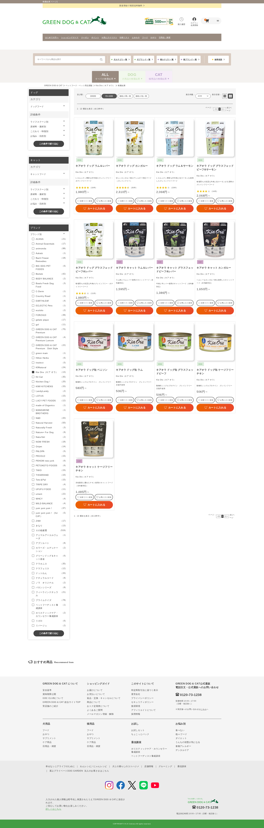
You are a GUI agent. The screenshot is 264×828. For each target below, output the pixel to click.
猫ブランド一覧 (190, 59)
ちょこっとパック (140, 734)
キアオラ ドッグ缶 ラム (129, 369)
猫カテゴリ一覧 (167, 59)
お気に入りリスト (109, 37)
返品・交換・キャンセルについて (104, 698)
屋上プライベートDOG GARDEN (66, 771)
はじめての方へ (52, 37)
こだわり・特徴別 (39, 131)
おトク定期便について (98, 706)
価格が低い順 (141, 96)
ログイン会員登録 (194, 24)
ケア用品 (47, 742)
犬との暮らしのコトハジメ (125, 766)
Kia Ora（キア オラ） (105, 85)
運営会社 (135, 694)
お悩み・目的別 (38, 136)
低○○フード (181, 734)
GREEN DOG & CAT (53, 85)
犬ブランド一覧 (143, 59)
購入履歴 (181, 24)
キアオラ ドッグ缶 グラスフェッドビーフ (174, 371)
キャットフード (38, 174)
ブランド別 (36, 234)
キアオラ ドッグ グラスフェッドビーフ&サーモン (215, 167)
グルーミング (165, 766)
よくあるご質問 (95, 710)
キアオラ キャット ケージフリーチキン (94, 468)
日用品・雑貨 (164, 37)
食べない (180, 730)
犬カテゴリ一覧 (120, 59)
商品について (93, 702)
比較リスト (124, 37)
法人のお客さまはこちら (96, 771)
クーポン (85, 37)
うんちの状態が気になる (188, 742)
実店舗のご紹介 (50, 706)
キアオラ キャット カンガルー (214, 267)
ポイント (95, 37)
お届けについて (95, 690)
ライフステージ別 (39, 122)
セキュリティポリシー (142, 702)
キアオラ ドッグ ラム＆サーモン (174, 165)
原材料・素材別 (38, 126)
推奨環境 (135, 706)
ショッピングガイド (70, 37)
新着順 (93, 96)
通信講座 (181, 766)
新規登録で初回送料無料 (130, 5)
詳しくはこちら (53, 809)
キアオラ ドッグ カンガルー (132, 165)
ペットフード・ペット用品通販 (79, 85)
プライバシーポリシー (142, 698)
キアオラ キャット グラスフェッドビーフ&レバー (174, 269)
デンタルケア (182, 750)
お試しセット (138, 730)
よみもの (136, 37)
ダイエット (181, 738)
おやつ (153, 37)
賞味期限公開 (49, 694)
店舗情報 (148, 766)
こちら (203, 709)
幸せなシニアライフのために (60, 766)
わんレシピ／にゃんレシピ (93, 766)
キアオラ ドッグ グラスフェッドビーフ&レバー (94, 269)
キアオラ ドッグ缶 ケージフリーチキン (215, 371)
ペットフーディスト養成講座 (145, 756)
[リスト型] (224, 96)
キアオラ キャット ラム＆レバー (134, 267)
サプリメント (49, 738)
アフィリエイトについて (143, 710)
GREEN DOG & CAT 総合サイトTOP (62, 702)
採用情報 (135, 714)
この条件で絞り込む (48, 143)
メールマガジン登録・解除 (100, 714)
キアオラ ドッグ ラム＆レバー (93, 165)
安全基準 (47, 690)
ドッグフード (37, 106)
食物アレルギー (183, 746)
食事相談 (218, 59)
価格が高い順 (125, 96)
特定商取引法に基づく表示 (144, 690)
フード (145, 37)
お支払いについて (96, 694)
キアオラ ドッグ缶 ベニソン (92, 369)
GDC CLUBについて (53, 698)
